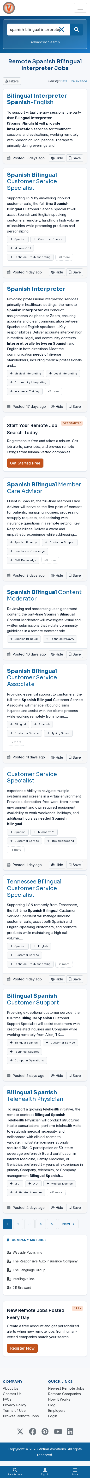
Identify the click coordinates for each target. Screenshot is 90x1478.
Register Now (22, 1348)
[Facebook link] (32, 1431)
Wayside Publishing (27, 1252)
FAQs (7, 1399)
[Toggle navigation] (80, 8)
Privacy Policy (14, 1405)
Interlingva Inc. (24, 1279)
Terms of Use (14, 1410)
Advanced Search (45, 42)
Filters (13, 81)
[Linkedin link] (70, 1431)
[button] (74, 158)
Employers (57, 1410)
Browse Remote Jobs (21, 1416)
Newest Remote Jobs (66, 1388)
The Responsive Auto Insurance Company (45, 1261)
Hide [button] (59, 158)
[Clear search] (61, 31)
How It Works (59, 1399)
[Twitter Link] (20, 1431)
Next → (68, 1224)
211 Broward (22, 1288)
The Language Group (29, 1270)
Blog (51, 1405)
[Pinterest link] (45, 1431)
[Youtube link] (57, 1431)
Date (63, 81)
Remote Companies (64, 1394)
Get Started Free (25, 463)
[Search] (76, 29)
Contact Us (12, 1394)
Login (52, 1416)
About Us (10, 1388)
